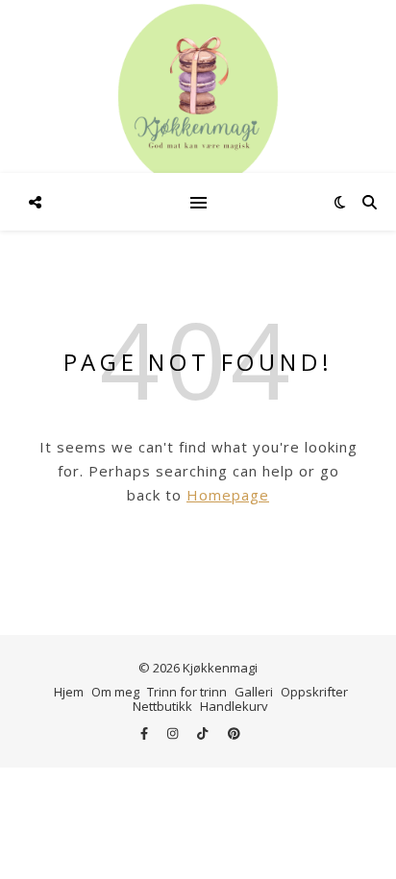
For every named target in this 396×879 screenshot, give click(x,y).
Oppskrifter (314, 691)
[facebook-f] (145, 734)
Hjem (69, 691)
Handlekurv (234, 706)
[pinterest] (234, 734)
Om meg (115, 691)
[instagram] (174, 734)
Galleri (254, 691)
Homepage (227, 494)
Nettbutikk (162, 706)
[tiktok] (203, 734)
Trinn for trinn (187, 691)
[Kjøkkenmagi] (198, 96)
